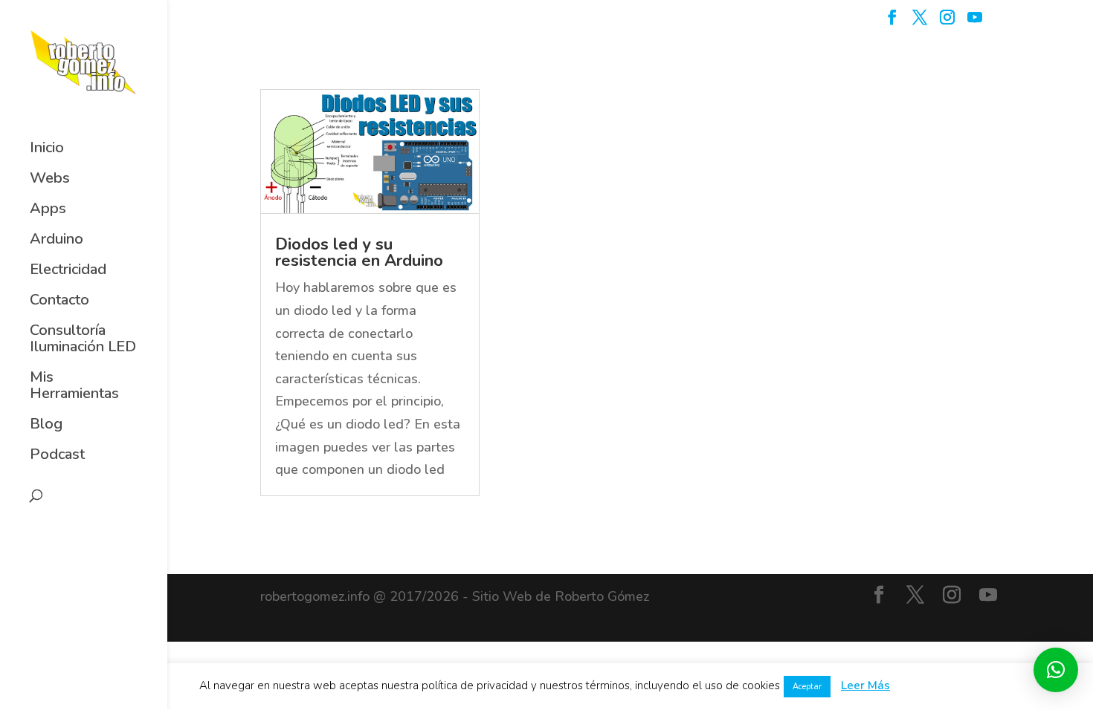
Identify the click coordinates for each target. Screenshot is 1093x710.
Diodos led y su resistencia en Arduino (359, 252)
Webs (50, 179)
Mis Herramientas (74, 386)
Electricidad (68, 270)
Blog (46, 425)
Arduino (56, 240)
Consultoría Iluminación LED (83, 339)
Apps (48, 209)
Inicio (47, 148)
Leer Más (865, 685)
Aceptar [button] (807, 686)
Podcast (57, 455)
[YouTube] (974, 22)
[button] (1056, 670)
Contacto (59, 301)
